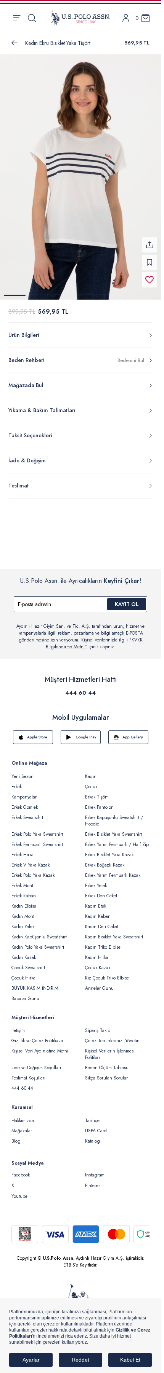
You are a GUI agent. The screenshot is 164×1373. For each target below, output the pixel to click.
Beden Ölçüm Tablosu (107, 1063)
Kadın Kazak (23, 952)
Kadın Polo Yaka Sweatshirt (37, 942)
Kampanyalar (24, 792)
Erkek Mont (22, 881)
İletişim (18, 1025)
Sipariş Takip (97, 1025)
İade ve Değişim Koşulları (36, 1063)
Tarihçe (92, 1116)
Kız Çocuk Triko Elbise (107, 973)
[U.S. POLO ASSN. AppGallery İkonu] (128, 733)
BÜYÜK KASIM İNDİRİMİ (35, 983)
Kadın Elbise (23, 901)
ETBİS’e (71, 1260)
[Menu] (16, 17)
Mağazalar (21, 1126)
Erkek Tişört (96, 792)
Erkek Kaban (23, 891)
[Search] (32, 17)
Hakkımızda (22, 1116)
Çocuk (91, 782)
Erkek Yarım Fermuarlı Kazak (112, 870)
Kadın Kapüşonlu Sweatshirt (39, 932)
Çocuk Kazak (97, 963)
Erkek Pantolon (99, 802)
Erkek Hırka (22, 850)
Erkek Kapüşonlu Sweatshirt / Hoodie (114, 816)
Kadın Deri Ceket (101, 922)
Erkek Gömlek (24, 802)
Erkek (16, 782)
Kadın (90, 771)
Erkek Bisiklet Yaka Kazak (109, 850)
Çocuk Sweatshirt (28, 963)
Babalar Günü (25, 993)
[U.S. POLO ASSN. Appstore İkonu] (33, 733)
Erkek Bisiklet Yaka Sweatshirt (113, 829)
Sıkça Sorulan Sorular (106, 1073)
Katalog (92, 1136)
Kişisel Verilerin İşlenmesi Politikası (110, 1049)
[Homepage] (80, 17)
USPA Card (96, 1126)
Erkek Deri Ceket (101, 891)
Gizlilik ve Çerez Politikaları (37, 1036)
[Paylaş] (149, 240)
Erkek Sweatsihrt (27, 813)
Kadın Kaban (98, 911)
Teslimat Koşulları (28, 1073)
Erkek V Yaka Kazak (30, 860)
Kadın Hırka (96, 952)
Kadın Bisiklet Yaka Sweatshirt (114, 932)
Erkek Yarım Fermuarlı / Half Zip (117, 839)
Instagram (95, 1170)
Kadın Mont (22, 911)
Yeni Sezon (22, 771)
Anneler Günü (99, 983)
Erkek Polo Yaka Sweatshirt (37, 829)
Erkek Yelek (96, 881)
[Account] (125, 18)
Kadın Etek (95, 901)
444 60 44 (80, 688)
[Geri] (14, 43)
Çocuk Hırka (23, 973)
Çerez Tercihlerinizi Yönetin (112, 1036)
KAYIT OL (127, 599)
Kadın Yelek (22, 922)
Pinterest (93, 1181)
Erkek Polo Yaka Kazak (33, 870)
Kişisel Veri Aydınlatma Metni (39, 1046)
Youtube (19, 1191)
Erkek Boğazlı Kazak (104, 860)
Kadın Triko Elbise (103, 942)
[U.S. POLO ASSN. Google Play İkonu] (81, 733)
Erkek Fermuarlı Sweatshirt (37, 839)
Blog (16, 1136)
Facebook (20, 1170)
